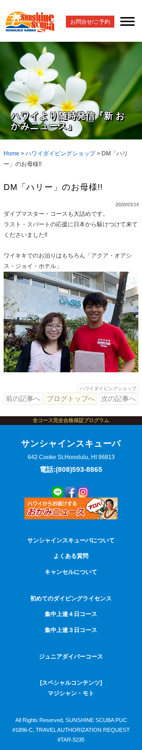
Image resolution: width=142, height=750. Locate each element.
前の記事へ (23, 398)
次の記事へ (118, 398)
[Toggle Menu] (127, 21)
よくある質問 (71, 556)
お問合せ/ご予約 (90, 22)
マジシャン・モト (71, 693)
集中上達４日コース (71, 614)
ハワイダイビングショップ (108, 388)
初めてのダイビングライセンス (71, 598)
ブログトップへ (71, 398)
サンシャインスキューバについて (71, 540)
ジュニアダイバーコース (71, 656)
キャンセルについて (71, 572)
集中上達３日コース (71, 630)
